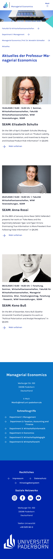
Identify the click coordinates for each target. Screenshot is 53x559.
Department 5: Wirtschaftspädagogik (27, 437)
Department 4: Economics (22, 433)
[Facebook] (22, 497)
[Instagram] (14, 497)
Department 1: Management (23, 417)
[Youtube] (38, 497)
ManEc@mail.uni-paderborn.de (27, 402)
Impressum (17, 478)
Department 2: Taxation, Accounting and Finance (29, 423)
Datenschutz (40, 478)
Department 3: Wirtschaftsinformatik (27, 428)
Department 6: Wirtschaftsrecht (25, 442)
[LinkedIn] (30, 497)
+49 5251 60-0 (26, 527)
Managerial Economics (22, 6)
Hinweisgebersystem (29, 483)
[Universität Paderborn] (26, 541)
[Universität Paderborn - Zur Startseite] (6, 5)
